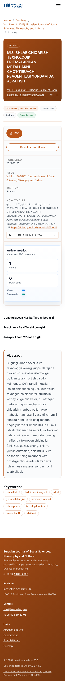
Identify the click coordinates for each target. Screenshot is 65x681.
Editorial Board (11, 640)
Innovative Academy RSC (17, 588)
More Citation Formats (27, 235)
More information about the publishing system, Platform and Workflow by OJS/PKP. (27, 673)
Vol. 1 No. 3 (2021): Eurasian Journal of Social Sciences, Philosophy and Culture (30, 26)
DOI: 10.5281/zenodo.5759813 (21, 108)
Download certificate (32, 147)
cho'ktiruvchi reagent (35, 492)
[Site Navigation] (58, 6)
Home (7, 20)
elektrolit (31, 513)
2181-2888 (21, 574)
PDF (16, 133)
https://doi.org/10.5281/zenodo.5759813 (34, 227)
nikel (56, 492)
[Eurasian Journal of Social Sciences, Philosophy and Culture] (13, 5)
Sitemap (8, 645)
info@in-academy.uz (15, 609)
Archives (21, 20)
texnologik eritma (35, 506)
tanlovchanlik (13, 513)
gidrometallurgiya (15, 499)
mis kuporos (13, 506)
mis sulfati (11, 492)
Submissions (10, 635)
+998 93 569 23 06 (14, 614)
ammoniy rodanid (41, 499)
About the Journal (13, 629)
